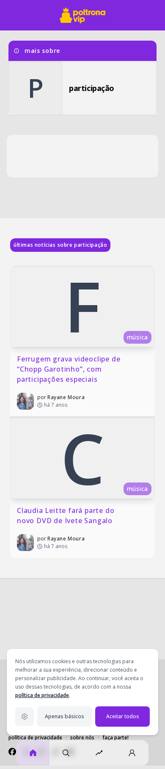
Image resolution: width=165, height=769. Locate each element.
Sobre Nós (82, 737)
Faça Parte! (115, 737)
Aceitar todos (122, 716)
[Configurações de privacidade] (24, 716)
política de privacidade (42, 695)
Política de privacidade (35, 737)
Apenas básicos (64, 716)
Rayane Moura (66, 397)
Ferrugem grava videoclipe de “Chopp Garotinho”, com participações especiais (69, 369)
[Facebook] (12, 751)
